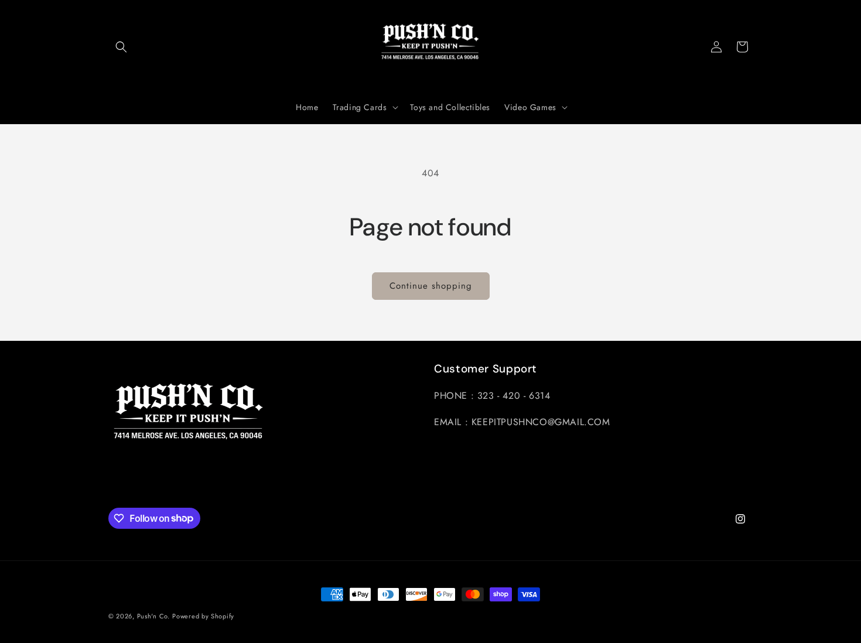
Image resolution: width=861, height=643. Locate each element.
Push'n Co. (153, 616)
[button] (121, 47)
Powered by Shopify (203, 616)
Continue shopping (431, 285)
